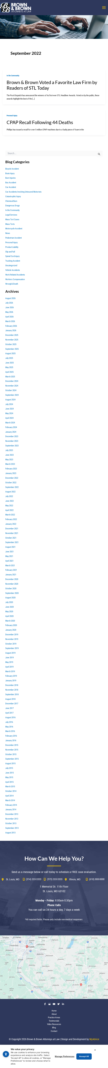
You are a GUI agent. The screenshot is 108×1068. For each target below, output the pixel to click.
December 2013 (11, 814)
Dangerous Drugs (12, 205)
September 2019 (12, 648)
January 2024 (10, 432)
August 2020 (10, 597)
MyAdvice (94, 1039)
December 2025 (11, 335)
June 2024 (9, 408)
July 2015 (9, 768)
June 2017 (9, 708)
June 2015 (9, 772)
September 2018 (12, 694)
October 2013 (10, 823)
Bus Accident (10, 182)
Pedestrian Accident (13, 238)
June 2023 (9, 455)
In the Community (13, 76)
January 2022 (10, 524)
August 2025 (10, 353)
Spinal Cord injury (12, 256)
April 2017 (9, 713)
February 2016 (11, 736)
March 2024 (10, 422)
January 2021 (10, 574)
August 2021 (10, 547)
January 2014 (10, 809)
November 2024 (11, 385)
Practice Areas (54, 1017)
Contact (54, 1031)
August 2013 (10, 832)
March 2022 (10, 514)
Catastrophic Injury (13, 196)
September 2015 (12, 759)
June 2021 (9, 551)
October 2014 (10, 791)
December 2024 (11, 381)
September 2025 (12, 349)
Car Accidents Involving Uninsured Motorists (23, 192)
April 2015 (9, 782)
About (54, 1014)
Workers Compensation (15, 279)
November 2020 (11, 584)
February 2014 (11, 805)
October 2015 (10, 754)
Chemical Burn (11, 201)
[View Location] (3, 879)
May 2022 (9, 505)
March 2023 (10, 464)
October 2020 (10, 588)
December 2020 (11, 579)
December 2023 (11, 436)
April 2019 (9, 667)
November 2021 (11, 533)
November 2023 (11, 441)
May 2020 (9, 611)
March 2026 (10, 321)
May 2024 (9, 413)
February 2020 (11, 625)
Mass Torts (10, 224)
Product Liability (11, 247)
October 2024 (10, 390)
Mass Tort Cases (12, 219)
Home (54, 1010)
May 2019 (9, 662)
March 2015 (10, 786)
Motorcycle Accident (13, 228)
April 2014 (9, 796)
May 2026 (9, 312)
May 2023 (9, 459)
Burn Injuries (10, 178)
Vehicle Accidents (12, 270)
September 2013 (12, 828)
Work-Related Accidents (15, 274)
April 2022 (9, 510)
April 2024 (9, 418)
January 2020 (10, 630)
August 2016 (10, 717)
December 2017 (11, 703)
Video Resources (54, 1024)
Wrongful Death (11, 284)
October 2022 (10, 482)
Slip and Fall (10, 251)
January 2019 (10, 680)
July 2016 (9, 722)
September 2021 (12, 542)
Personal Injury (12, 116)
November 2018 (11, 690)
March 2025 (10, 376)
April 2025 (9, 372)
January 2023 (10, 473)
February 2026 (11, 326)
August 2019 (10, 653)
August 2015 (10, 763)
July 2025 (9, 358)
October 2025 (10, 344)
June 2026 (9, 307)
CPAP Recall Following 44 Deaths (40, 122)
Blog (54, 1027)
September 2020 (12, 593)
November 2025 (11, 339)
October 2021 (10, 538)
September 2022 (12, 487)
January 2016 (10, 740)
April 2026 (9, 316)
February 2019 (11, 676)
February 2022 (11, 519)
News (7, 233)
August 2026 (10, 298)
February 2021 (11, 570)
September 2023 (12, 445)
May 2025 (9, 367)
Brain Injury (9, 173)
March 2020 (10, 621)
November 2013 (11, 819)
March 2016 (10, 731)
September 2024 (12, 395)
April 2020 (9, 616)
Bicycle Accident (12, 169)
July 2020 (9, 602)
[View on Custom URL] (54, 967)
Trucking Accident (12, 261)
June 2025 (9, 362)
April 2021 (9, 561)
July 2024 (9, 404)
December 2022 (11, 478)
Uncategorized (11, 265)
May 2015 (9, 777)
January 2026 (10, 330)
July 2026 (9, 303)
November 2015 (11, 749)
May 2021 (9, 556)
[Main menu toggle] (104, 8)
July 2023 (9, 450)
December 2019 (11, 634)
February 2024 (11, 427)
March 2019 (10, 671)
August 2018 (10, 699)
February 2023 (11, 468)
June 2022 (9, 501)
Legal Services (11, 215)
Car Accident (10, 187)
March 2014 (10, 800)
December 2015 (11, 745)
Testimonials (54, 1021)
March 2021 (10, 565)
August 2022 (10, 491)
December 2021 (11, 528)
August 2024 (10, 399)
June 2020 (9, 607)
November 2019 (11, 639)
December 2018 (11, 685)
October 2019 (10, 644)
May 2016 (9, 726)
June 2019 (9, 657)
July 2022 (9, 496)
